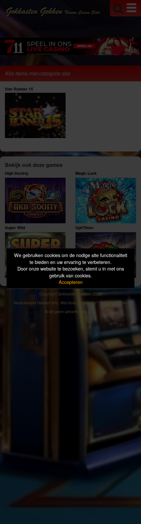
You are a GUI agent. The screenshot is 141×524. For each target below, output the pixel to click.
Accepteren (71, 281)
